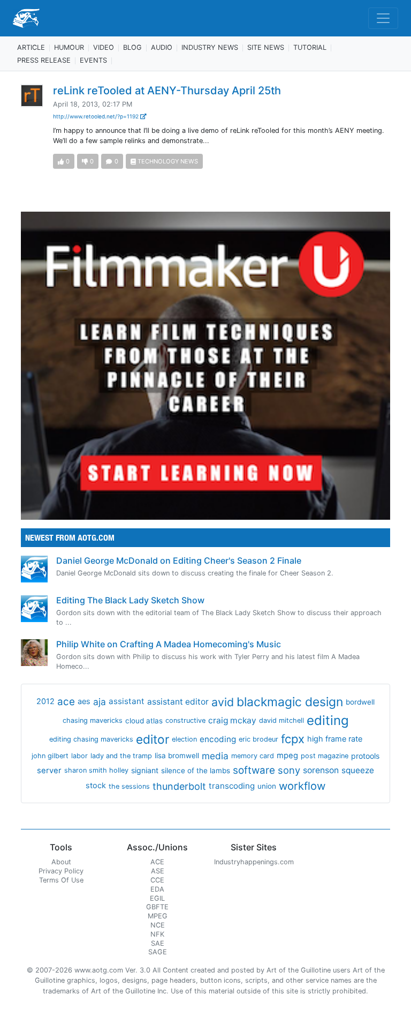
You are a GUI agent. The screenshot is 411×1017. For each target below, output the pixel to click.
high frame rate (334, 739)
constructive (185, 720)
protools (365, 755)
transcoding (232, 786)
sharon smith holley (96, 770)
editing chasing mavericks (91, 739)
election (184, 739)
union (266, 786)
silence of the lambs (195, 770)
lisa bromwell (177, 755)
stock (96, 785)
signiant (144, 770)
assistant (126, 701)
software (254, 770)
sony (289, 770)
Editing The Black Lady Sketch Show (130, 600)
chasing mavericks (93, 720)
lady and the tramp (121, 756)
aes (84, 701)
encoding (218, 739)
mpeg (287, 755)
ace (66, 702)
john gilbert (50, 756)
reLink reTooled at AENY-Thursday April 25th (167, 90)
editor (152, 739)
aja (99, 701)
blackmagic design (290, 701)
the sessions (129, 786)
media (215, 755)
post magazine (324, 756)
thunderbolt (179, 786)
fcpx (293, 739)
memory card (252, 756)
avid (222, 702)
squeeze (357, 770)
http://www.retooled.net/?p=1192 (96, 116)
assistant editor (178, 702)
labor (79, 756)
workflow (302, 785)
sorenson (321, 770)
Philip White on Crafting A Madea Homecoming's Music (168, 644)
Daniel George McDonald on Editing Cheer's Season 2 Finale (178, 560)
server (49, 770)
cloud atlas (144, 720)
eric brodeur (258, 739)
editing (328, 720)
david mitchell (281, 720)
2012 (45, 701)
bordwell (360, 702)
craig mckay (232, 720)
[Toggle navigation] (383, 18)
